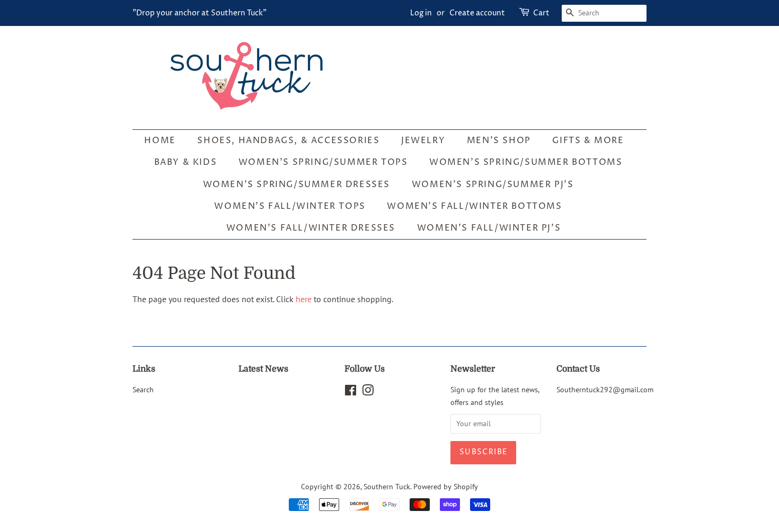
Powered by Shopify (445, 486)
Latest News (263, 369)
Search (143, 389)
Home (159, 140)
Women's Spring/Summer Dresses (296, 184)
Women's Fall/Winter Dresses (310, 228)
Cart (541, 13)
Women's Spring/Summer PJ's (493, 184)
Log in (421, 13)
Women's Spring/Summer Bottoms (525, 162)
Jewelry (423, 140)
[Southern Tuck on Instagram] (368, 392)
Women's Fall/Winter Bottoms (474, 206)
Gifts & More (588, 140)
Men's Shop (499, 140)
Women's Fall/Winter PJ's (489, 228)
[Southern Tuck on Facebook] (350, 392)
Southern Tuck (387, 486)
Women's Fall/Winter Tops (289, 206)
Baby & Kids (185, 162)
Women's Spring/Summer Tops (323, 162)
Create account (477, 13)
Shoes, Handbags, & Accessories (288, 140)
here (304, 299)
